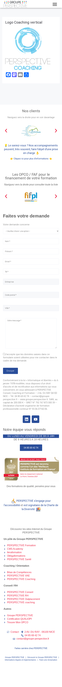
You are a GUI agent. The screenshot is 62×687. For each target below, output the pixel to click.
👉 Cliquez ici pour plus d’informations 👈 (31, 158)
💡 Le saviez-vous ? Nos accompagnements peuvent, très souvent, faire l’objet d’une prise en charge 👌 (31, 149)
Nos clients (31, 111)
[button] (54, 4)
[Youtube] (35, 419)
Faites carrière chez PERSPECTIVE (31, 648)
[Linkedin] (26, 419)
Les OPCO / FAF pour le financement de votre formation (31, 176)
